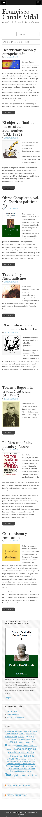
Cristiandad (21, 737)
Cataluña (34, 731)
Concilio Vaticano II (31, 733)
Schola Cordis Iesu (20, 769)
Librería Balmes (13, 714)
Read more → (8, 113)
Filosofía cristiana (24, 746)
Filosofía (10, 745)
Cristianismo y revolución (14, 536)
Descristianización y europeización (19, 52)
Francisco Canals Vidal (20, 14)
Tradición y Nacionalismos (14, 276)
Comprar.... (9, 698)
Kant (20, 756)
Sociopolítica (15, 771)
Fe (31, 742)
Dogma (13, 742)
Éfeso (34, 775)
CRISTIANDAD (12, 712)
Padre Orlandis (31, 759)
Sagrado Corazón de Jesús (17, 764)
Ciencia (22, 733)
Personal (10, 761)
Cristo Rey (10, 739)
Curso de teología (20, 739)
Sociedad (31, 769)
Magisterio (28, 755)
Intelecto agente (13, 756)
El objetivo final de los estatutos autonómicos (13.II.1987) (18, 128)
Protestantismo (24, 761)
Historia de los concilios (21, 752)
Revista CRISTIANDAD (17, 795)
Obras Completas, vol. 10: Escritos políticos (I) (20, 202)
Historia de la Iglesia (24, 748)
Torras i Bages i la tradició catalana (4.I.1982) (17, 391)
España (27, 742)
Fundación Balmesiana (15, 717)
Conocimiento (11, 737)
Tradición (29, 775)
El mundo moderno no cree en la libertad (20, 327)
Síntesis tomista (26, 771)
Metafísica (12, 759)
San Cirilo (31, 764)
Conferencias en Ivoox (18, 785)
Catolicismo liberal (12, 734)
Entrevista (21, 742)
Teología (11, 774)
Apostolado (18, 731)
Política (16, 761)
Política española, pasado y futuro (17, 445)
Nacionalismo (21, 759)
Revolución (32, 761)
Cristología (31, 736)
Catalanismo (27, 731)
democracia (31, 739)
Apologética (9, 731)
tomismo (22, 775)
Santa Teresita (19, 766)
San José (10, 766)
